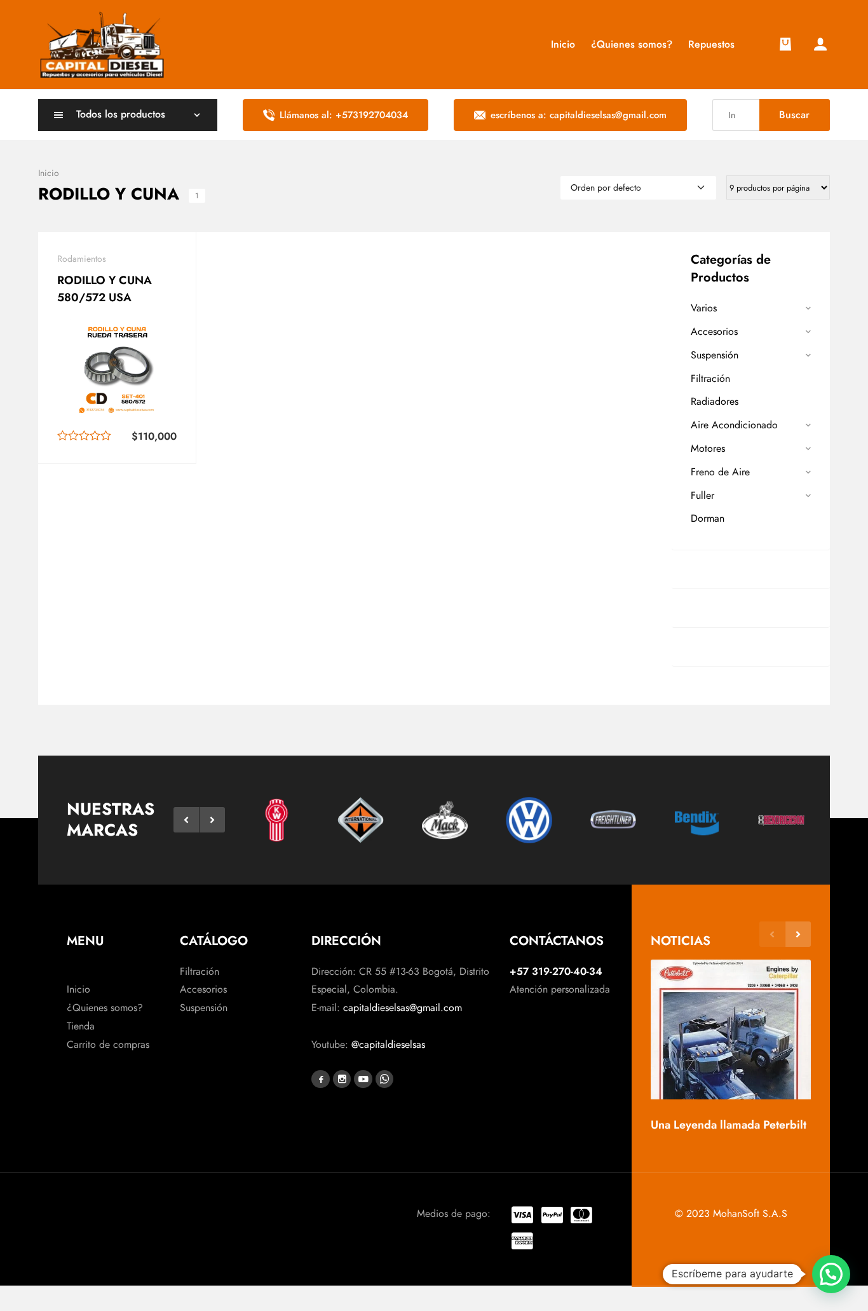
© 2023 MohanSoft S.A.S (731, 1213)
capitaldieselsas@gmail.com (402, 1007)
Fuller (702, 495)
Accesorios (714, 331)
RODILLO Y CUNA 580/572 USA (104, 289)
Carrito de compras (108, 1044)
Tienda (81, 1026)
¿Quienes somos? (105, 1007)
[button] (186, 819)
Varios (704, 308)
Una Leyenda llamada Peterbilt (728, 1125)
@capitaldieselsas (388, 1044)
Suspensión (714, 355)
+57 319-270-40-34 (556, 971)
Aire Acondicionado (734, 425)
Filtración (710, 378)
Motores (708, 448)
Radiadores (714, 401)
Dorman (707, 518)
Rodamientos (81, 258)
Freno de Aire (720, 472)
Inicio (78, 989)
